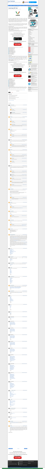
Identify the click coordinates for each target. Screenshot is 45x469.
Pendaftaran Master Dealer (19, 5)
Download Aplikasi (31, 5)
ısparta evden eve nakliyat (12, 329)
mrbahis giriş (11, 282)
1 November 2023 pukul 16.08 (24, 334)
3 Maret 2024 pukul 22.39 (25, 390)
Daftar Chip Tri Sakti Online (30, 30)
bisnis (10, 100)
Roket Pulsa (29, 90)
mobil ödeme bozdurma (12, 250)
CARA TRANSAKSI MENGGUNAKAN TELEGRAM (34, 83)
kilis (10, 306)
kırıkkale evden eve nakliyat (12, 350)
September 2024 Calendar (12, 404)
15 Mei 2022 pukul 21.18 (25, 248)
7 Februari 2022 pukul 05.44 (24, 234)
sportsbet (11, 270)
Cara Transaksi (27, 5)
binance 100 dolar (11, 396)
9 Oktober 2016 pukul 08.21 (24, 154)
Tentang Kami (11, 5)
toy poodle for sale (25, 242)
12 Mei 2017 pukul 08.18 (25, 112)
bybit (10, 403)
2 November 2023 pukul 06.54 (24, 341)
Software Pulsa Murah (17, 467)
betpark (10, 297)
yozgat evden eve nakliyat (12, 343)
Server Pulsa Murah (11, 1)
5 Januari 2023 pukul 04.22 (25, 276)
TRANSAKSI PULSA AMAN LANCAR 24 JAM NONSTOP (14, 97)
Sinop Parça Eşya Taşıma (12, 358)
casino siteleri (11, 278)
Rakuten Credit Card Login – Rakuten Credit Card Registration (15, 287)
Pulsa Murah (20, 467)
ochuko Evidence (12, 285)
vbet (10, 269)
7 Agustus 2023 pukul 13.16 (24, 311)
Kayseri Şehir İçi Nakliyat (12, 360)
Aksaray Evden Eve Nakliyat (12, 366)
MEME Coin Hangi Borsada (12, 357)
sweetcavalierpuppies (12, 234)
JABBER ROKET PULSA (24, 225)
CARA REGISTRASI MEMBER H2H (34, 68)
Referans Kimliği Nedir (12, 376)
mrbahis (10, 272)
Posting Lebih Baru (10, 448)
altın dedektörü (11, 264)
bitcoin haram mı (11, 393)
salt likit (10, 312)
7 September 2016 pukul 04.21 (24, 139)
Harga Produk (14, 5)
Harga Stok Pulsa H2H (30, 38)
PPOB (28, 35)
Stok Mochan (29, 31)
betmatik (10, 296)
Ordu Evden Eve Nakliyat (12, 356)
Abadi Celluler (13, 112)
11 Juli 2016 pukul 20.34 (25, 109)
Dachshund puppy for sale (16, 240)
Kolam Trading (13, 124)
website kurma (11, 256)
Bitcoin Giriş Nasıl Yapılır (12, 384)
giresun (10, 305)
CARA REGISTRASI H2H (30, 39)
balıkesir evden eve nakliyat (12, 324)
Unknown (11, 116)
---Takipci (11, 399)
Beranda (18, 448)
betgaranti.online (11, 280)
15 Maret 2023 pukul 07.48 (25, 295)
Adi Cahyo (13, 109)
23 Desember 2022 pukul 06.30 (24, 267)
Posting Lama (25, 448)
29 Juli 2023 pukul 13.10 (25, 304)
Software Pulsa (33, 467)
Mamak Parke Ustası (12, 374)
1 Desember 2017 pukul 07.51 (24, 215)
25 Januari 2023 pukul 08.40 (24, 285)
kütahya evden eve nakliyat (12, 323)
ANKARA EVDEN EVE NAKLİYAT (13, 251)
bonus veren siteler (11, 300)
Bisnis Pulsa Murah (36, 467)
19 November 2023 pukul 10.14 (24, 372)
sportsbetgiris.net (12, 276)
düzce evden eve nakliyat (12, 335)
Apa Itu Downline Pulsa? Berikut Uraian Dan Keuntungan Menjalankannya (34, 76)
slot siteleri (11, 298)
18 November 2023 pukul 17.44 (24, 363)
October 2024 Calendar (12, 394)
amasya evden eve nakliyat (12, 344)
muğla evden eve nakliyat (12, 330)
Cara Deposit (23, 5)
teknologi (13, 100)
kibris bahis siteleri (11, 299)
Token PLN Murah (30, 34)
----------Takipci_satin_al (12, 390)
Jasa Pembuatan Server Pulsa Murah (12, 467)
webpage (19, 292)
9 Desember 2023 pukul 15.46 (24, 381)
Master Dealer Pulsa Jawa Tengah (31, 41)
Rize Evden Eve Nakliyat (12, 377)
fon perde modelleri (11, 249)
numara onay (11, 259)
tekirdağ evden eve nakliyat (12, 342)
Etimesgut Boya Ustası (12, 368)
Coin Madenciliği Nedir (12, 386)
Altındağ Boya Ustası (12, 369)
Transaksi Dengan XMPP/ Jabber (13, 8)
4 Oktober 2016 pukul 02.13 (24, 165)
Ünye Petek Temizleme (12, 367)
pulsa (11, 100)
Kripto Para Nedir (11, 387)
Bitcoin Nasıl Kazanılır (12, 383)
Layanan (34, 5)
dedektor (10, 252)
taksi (10, 273)
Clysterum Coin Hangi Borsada (12, 359)
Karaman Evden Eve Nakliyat (12, 378)
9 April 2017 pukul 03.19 (25, 184)
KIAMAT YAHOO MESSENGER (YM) (12, 96)
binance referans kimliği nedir (12, 401)
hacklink (11, 267)
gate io (10, 392)
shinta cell (13, 174)
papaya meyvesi (11, 402)
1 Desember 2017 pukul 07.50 (24, 224)
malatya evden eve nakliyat (12, 349)
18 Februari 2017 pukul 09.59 (24, 174)
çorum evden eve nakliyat (12, 337)
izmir (10, 307)
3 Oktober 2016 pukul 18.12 (24, 149)
